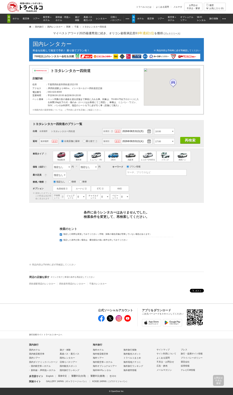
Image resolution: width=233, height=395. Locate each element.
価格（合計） (39, 167)
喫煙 (74, 181)
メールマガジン (164, 370)
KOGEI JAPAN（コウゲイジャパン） (110, 381)
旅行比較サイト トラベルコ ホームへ (45, 334)
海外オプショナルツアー (105, 366)
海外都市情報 (130, 370)
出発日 (106, 131)
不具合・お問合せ (165, 362)
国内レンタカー (52, 44)
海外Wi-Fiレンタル (102, 370)
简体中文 (62, 376)
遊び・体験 (65, 350)
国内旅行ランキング (69, 370)
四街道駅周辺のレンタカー (42, 283)
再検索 (190, 140)
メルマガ (177, 7)
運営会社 (185, 362)
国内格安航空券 (36, 354)
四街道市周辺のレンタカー (72, 283)
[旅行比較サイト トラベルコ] (30, 27)
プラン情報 (135, 166)
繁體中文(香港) (97, 376)
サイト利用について (166, 353)
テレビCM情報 (188, 370)
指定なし (60, 181)
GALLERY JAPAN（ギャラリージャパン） (67, 381)
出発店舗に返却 (72, 141)
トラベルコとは (143, 7)
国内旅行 (34, 344)
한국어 (113, 376)
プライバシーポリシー (192, 358)
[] (172, 33)
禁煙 (84, 181)
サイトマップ (163, 349)
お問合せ (193, 6)
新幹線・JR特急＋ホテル (43, 370)
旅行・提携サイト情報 (192, 353)
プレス (184, 349)
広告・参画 (162, 366)
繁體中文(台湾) (78, 376)
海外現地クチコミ (132, 362)
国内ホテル (34, 350)
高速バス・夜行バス (69, 354)
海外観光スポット (132, 354)
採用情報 (185, 366)
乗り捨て (90, 141)
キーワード (117, 167)
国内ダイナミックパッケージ (43, 362)
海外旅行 (97, 344)
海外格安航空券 (100, 354)
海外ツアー (98, 358)
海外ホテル (98, 350)
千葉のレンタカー (98, 283)
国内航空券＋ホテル (41, 366)
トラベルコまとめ (132, 358)
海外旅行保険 (130, 350)
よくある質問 (162, 7)
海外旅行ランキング (133, 366)
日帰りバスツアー (68, 362)
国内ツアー (34, 358)
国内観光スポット (68, 366)
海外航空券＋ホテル (102, 362)
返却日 (106, 141)
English (50, 376)
